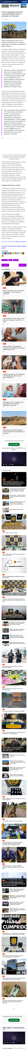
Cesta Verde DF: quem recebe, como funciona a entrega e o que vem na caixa (14, 320)
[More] (3, 256)
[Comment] (23, 253)
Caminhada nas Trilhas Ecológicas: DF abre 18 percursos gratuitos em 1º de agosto (14, 431)
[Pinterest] (10, 253)
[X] (5, 253)
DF (10, 260)
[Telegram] (18, 253)
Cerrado (5, 260)
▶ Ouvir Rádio (14, 444)
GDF (8, 19)
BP (5, 19)
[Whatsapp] (13, 253)
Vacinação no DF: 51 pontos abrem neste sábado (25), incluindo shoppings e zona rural (13, 403)
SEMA (16, 260)
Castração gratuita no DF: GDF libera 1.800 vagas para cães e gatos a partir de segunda (14, 376)
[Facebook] (3, 253)
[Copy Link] (20, 253)
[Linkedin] (8, 253)
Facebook (17, 241)
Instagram (23, 241)
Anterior (6, 265)
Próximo (22, 265)
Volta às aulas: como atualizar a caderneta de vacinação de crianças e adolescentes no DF (14, 348)
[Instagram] (15, 253)
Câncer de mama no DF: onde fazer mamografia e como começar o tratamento (13, 292)
